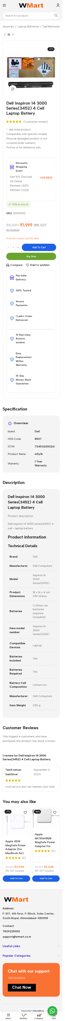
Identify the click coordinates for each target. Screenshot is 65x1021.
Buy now (31, 256)
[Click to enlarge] (13, 89)
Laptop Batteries (28, 26)
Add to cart (39, 247)
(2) (24, 858)
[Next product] (13, 34)
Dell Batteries (51, 26)
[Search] (56, 15)
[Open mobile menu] (4, 5)
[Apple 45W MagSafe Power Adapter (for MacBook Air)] (16, 821)
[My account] (58, 5)
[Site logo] (31, 5)
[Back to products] (9, 34)
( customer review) (35, 121)
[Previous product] (5, 34)
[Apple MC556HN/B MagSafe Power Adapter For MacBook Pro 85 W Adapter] (46, 818)
